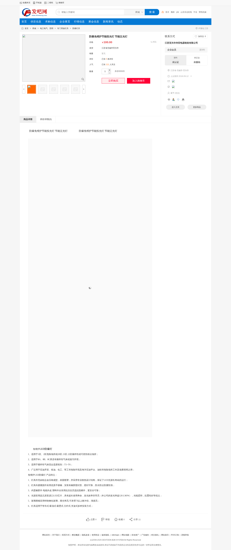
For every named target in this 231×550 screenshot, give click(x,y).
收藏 (121, 519)
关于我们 (56, 535)
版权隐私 (105, 535)
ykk (177, 12)
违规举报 (185, 535)
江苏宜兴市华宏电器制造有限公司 (181, 43)
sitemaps (115, 535)
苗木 (167, 12)
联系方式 (66, 535)
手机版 (39, 3)
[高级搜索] (161, 12)
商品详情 (28, 119)
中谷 (195, 12)
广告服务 (145, 535)
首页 (26, 28)
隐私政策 (85, 535)
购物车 (61, 3)
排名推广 (135, 535)
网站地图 (125, 535)
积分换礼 (155, 535)
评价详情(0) (46, 119)
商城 (34, 28)
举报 (107, 519)
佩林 (173, 12)
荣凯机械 (202, 12)
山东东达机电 (186, 12)
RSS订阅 (175, 535)
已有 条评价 (107, 59)
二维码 (50, 3)
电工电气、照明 (46, 28)
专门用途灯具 (63, 28)
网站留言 (165, 535)
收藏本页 (26, 3)
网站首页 (46, 535)
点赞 (93, 519)
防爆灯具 (76, 28)
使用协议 (95, 535)
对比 (155, 42)
